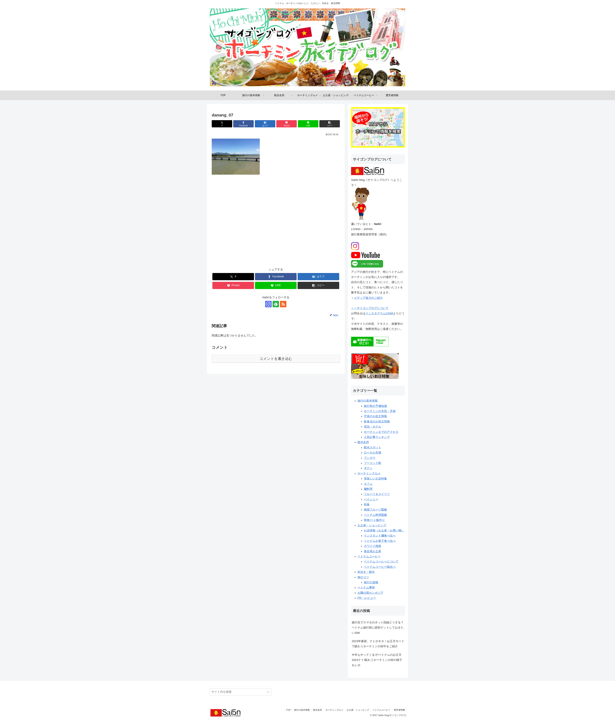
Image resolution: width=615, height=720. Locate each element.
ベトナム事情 (366, 587)
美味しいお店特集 (375, 478)
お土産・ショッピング (371, 525)
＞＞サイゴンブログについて (370, 308)
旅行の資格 (371, 582)
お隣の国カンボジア (370, 592)
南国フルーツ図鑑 (375, 509)
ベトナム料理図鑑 (375, 515)
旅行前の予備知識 (375, 406)
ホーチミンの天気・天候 (380, 411)
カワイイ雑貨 (372, 546)
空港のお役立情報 (375, 416)
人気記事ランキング (377, 437)
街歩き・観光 (366, 572)
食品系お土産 (372, 551)
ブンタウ (369, 457)
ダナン (368, 468)
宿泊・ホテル (372, 426)
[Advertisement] (276, 223)
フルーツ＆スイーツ (377, 494)
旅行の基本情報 (367, 400)
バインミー (371, 499)
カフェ (368, 483)
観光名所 (363, 442)
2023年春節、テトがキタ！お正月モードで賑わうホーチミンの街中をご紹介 (378, 644)
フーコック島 (372, 463)
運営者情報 (399, 710)
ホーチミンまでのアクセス (381, 432)
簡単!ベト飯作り (374, 520)
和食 (367, 504)
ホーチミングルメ (369, 473)
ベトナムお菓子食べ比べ (380, 540)
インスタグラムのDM (379, 313)
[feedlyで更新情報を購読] (276, 304)
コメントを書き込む (275, 359)
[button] (329, 123)
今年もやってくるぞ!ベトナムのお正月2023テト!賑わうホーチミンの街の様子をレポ (377, 660)
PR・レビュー (366, 598)
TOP (288, 710)
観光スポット (372, 447)
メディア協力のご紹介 (368, 297)
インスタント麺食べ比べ (380, 535)
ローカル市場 (372, 452)
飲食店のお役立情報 (377, 421)
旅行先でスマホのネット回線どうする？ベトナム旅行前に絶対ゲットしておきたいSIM (378, 627)
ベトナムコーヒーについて (381, 561)
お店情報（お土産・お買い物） (384, 530)
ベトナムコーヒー (369, 556)
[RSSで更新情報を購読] (283, 304)
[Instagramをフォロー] (268, 304)
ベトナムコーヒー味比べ (380, 566)
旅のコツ (363, 577)
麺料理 (368, 489)
